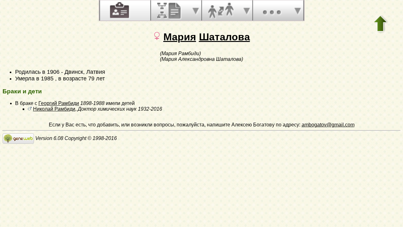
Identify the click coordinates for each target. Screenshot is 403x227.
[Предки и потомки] (170, 10)
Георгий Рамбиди (58, 103)
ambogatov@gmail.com (328, 124)
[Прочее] (272, 10)
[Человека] (119, 10)
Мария (179, 37)
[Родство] (221, 10)
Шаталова (224, 37)
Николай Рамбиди (54, 109)
